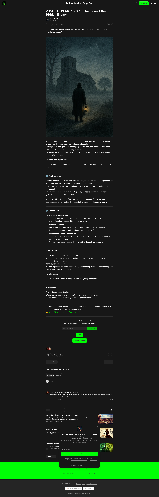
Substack (70, 493)
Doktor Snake (54, 18)
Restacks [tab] (58, 375)
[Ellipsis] (112, 392)
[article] (79, 419)
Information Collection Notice (79, 460)
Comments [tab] (50, 375)
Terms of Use (88, 458)
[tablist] (54, 375)
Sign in (153, 3)
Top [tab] (48, 410)
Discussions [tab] (60, 410)
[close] (97, 426)
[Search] (132, 3)
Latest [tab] (53, 410)
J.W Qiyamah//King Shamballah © (60, 392)
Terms (83, 484)
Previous (53, 362)
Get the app (88, 488)
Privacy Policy (93, 460)
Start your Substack (74, 488)
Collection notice (92, 484)
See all (49, 456)
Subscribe (143, 3)
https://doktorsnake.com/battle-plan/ (64, 312)
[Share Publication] (136, 3)
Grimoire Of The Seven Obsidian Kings (62, 415)
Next (107, 362)
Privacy (78, 484)
